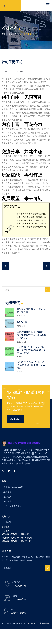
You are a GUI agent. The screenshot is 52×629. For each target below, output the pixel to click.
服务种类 (7, 501)
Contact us (15, 419)
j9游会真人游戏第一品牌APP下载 (16, 541)
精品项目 (7, 492)
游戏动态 (12, 34)
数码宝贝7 (22, 322)
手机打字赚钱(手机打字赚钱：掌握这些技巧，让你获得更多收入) (31, 335)
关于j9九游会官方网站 (13, 487)
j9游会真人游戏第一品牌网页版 (15, 534)
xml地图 (7, 522)
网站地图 (6, 527)
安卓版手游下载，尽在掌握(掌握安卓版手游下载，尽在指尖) (31, 364)
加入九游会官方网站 (12, 506)
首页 (4, 34)
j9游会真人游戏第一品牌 (38, 623)
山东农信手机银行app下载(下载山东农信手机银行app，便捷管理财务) (31, 350)
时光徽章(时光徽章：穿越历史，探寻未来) (31, 310)
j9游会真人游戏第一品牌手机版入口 (17, 537)
